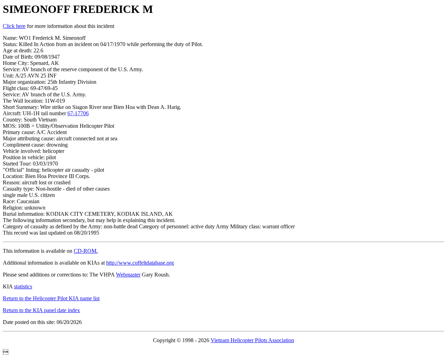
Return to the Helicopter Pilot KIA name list (51, 298)
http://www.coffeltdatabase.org (140, 263)
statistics (23, 286)
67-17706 (78, 113)
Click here (14, 26)
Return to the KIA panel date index (41, 310)
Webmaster (128, 275)
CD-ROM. (86, 251)
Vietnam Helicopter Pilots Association (252, 340)
